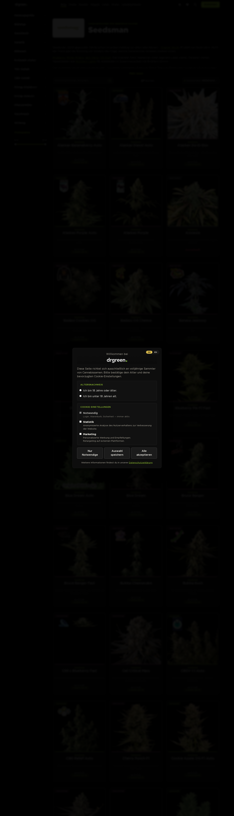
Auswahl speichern (117, 453)
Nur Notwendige (90, 453)
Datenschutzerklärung (140, 462)
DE (149, 352)
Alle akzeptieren (144, 453)
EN (155, 352)
